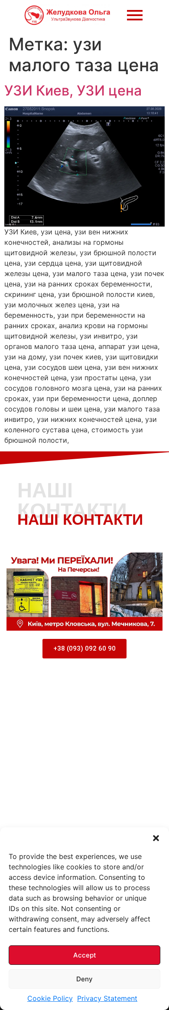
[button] (156, 838)
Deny (84, 979)
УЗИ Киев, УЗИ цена (73, 90)
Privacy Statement (107, 998)
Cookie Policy (50, 998)
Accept (84, 955)
